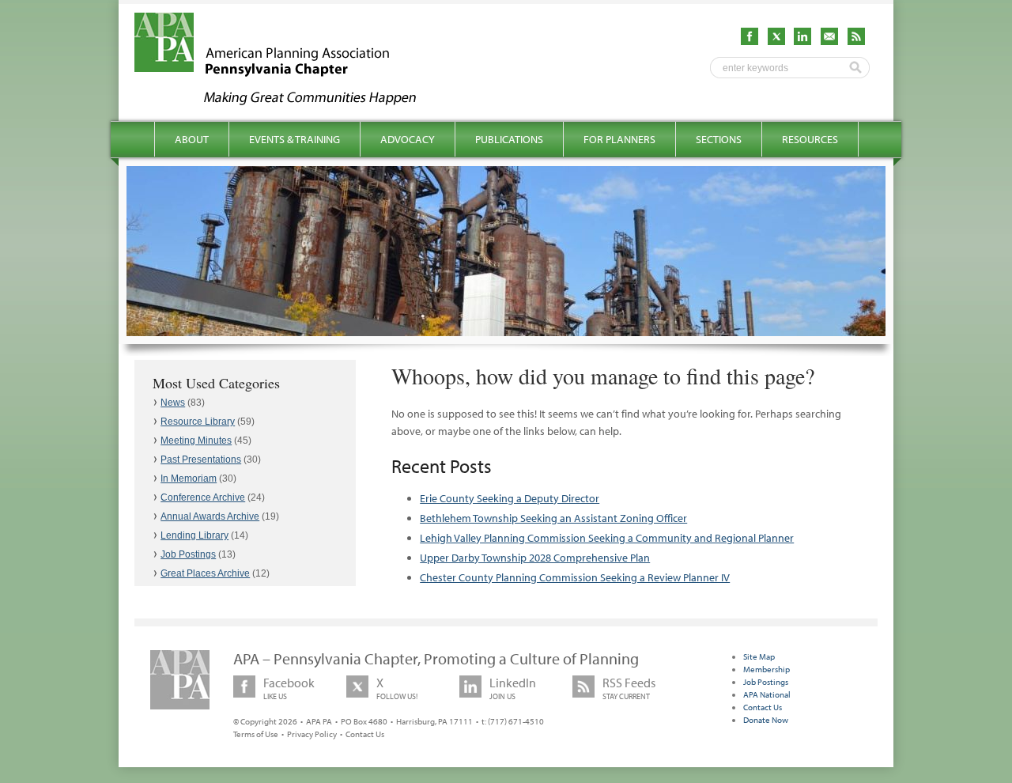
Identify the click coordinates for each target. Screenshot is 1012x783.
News (172, 402)
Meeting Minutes (196, 440)
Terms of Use (255, 734)
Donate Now (765, 719)
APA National (767, 694)
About (192, 139)
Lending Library (194, 535)
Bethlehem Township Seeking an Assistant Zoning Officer (553, 518)
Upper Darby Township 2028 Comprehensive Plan (535, 557)
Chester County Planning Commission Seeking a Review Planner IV (575, 577)
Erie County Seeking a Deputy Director (509, 498)
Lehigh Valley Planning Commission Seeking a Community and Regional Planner (607, 538)
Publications (509, 139)
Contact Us (365, 734)
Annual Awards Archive (209, 516)
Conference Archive (202, 497)
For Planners (619, 139)
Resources (810, 139)
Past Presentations (200, 459)
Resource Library (197, 421)
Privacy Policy (312, 734)
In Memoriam (188, 478)
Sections (719, 139)
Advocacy (407, 139)
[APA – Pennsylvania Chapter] (289, 100)
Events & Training (294, 139)
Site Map (759, 656)
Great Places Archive (205, 573)
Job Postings (188, 554)
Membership (766, 669)
